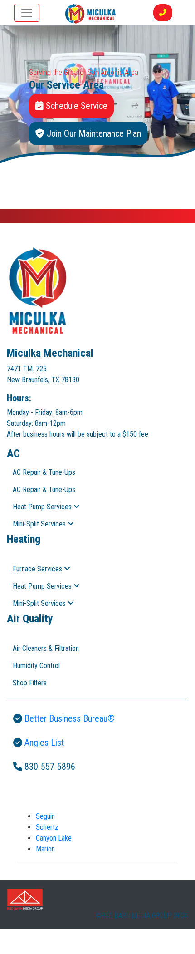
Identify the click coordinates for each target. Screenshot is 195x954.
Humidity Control (36, 665)
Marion (45, 849)
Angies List (43, 742)
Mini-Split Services (40, 524)
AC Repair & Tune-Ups (44, 472)
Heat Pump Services (43, 506)
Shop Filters (30, 683)
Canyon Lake (54, 838)
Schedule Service (75, 105)
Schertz (47, 827)
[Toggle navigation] (26, 13)
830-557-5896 (48, 766)
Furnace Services (38, 569)
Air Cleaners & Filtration (46, 648)
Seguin (45, 816)
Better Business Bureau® (68, 718)
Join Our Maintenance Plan (92, 133)
